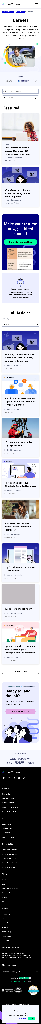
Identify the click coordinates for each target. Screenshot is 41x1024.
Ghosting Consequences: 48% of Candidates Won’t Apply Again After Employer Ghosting (20, 358)
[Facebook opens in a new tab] (4, 778)
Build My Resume (20, 711)
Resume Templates (8, 803)
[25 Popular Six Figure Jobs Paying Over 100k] (20, 428)
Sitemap (5, 897)
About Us (5, 880)
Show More (21, 671)
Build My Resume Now (20, 242)
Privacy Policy (6, 932)
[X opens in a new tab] (9, 778)
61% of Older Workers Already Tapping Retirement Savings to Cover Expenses (19, 401)
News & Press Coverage (10, 889)
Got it (31, 1019)
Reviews (4, 884)
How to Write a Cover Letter (11, 863)
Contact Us (6, 914)
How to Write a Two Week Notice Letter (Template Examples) (17, 526)
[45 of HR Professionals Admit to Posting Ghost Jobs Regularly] (20, 175)
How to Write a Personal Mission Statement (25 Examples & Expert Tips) (17, 151)
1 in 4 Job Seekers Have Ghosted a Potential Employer (20, 484)
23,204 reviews (15, 981)
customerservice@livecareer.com (13, 953)
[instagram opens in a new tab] (23, 778)
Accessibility (6, 923)
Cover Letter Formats (9, 867)
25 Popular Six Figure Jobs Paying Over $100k (18, 444)
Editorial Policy (7, 893)
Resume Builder (8, 12)
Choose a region (9, 965)
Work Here (5, 940)
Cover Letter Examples (9, 858)
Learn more (22, 1019)
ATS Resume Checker (9, 811)
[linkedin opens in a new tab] (14, 778)
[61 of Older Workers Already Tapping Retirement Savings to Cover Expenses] (20, 384)
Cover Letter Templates (10, 854)
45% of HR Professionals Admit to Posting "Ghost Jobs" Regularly (17, 193)
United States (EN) (11, 971)
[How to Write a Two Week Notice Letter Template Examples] (20, 509)
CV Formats (6, 833)
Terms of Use (6, 936)
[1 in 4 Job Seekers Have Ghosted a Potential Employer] (20, 468)
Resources (20, 12)
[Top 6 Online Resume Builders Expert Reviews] (20, 553)
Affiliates (5, 927)
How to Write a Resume (10, 807)
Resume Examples (8, 798)
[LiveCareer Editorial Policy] (20, 594)
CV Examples (6, 824)
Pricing (4, 902)
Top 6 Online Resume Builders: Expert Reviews (20, 569)
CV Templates (7, 828)
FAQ (3, 919)
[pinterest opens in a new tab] (19, 778)
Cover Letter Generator (9, 850)
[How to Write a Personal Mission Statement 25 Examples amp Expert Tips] (20, 127)
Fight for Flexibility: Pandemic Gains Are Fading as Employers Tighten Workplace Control (20, 649)
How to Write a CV (8, 837)
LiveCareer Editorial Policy (18, 608)
